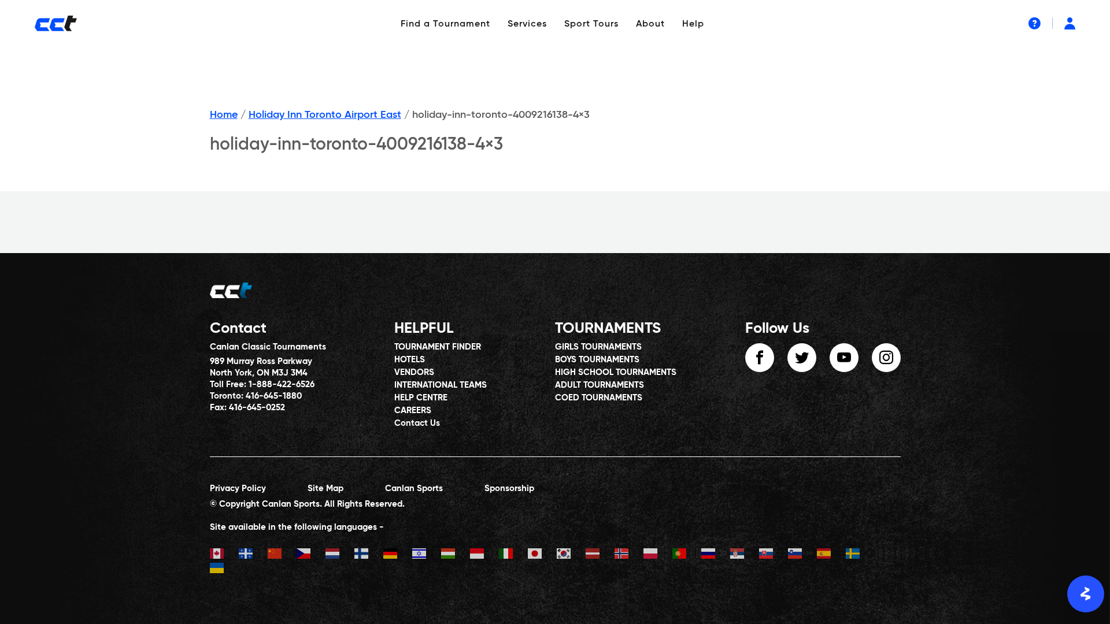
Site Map (325, 488)
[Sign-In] (1069, 23)
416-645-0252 (257, 407)
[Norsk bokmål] (629, 555)
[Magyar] (455, 555)
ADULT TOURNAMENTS (599, 385)
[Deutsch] (397, 555)
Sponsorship (509, 488)
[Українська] (224, 569)
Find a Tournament (445, 24)
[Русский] (715, 555)
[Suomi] (368, 555)
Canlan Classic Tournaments (268, 347)
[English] (224, 555)
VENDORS (414, 372)
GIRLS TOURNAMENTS (598, 347)
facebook (759, 357)
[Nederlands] (339, 555)
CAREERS (412, 410)
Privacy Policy (238, 488)
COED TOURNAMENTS (598, 397)
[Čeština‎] (311, 555)
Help (693, 24)
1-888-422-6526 (281, 384)
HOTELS (409, 359)
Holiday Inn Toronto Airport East (325, 115)
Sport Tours (591, 24)
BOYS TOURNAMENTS (597, 359)
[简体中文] (282, 555)
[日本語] (542, 555)
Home (224, 115)
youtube (844, 357)
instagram (886, 357)
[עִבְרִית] (426, 555)
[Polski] (657, 555)
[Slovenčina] (773, 555)
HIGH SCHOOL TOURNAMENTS (615, 372)
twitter (801, 357)
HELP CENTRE (420, 397)
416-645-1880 (274, 396)
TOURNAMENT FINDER (437, 347)
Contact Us (417, 423)
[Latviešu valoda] (600, 555)
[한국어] (571, 555)
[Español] (831, 555)
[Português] (686, 555)
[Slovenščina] (802, 555)
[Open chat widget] (1085, 593)
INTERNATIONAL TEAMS (440, 385)
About (650, 24)
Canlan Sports (414, 488)
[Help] (1034, 23)
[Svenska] (860, 555)
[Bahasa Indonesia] (484, 555)
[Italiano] (513, 555)
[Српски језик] (744, 555)
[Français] (253, 555)
